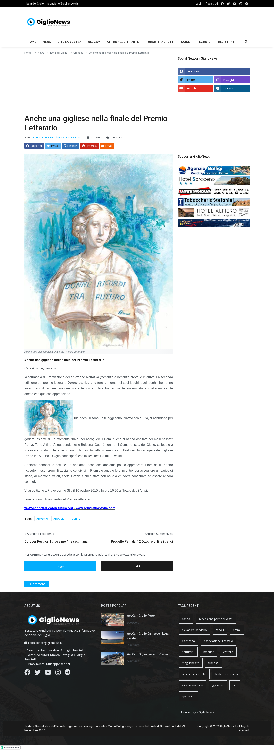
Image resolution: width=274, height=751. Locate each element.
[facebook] (222, 3)
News (47, 41)
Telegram (229, 88)
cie (234, 685)
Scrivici (205, 41)
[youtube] (234, 3)
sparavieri (188, 696)
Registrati (212, 3)
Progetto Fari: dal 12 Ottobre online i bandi (142, 541)
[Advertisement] (175, 21)
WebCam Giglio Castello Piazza (147, 654)
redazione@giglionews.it (62, 3)
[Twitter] (38, 673)
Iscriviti (137, 566)
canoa (186, 619)
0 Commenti (116, 137)
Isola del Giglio (35, 3)
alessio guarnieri (192, 685)
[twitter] (228, 3)
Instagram (229, 80)
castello (228, 652)
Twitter (191, 80)
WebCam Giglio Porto (141, 615)
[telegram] (247, 3)
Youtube (192, 88)
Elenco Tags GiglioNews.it (199, 712)
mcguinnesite (190, 663)
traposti (213, 663)
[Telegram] (67, 673)
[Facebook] (27, 673)
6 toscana (188, 641)
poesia (59, 518)
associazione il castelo (218, 641)
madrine (208, 652)
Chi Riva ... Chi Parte (123, 41)
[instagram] (241, 3)
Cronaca (78, 52)
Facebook (193, 71)
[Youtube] (48, 673)
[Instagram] (58, 673)
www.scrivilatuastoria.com (95, 508)
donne (76, 518)
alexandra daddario (194, 630)
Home (32, 41)
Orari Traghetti (161, 41)
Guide (185, 41)
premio (43, 518)
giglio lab (218, 685)
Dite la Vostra (69, 41)
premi (237, 630)
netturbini (188, 652)
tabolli (220, 630)
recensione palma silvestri (216, 619)
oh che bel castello (194, 674)
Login (199, 3)
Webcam (94, 41)
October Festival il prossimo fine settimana (56, 541)
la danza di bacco (226, 674)
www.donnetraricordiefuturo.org (48, 508)
